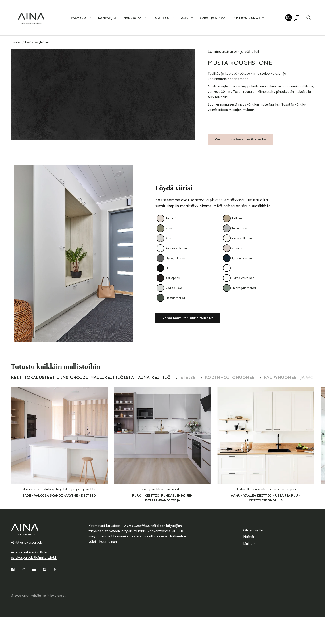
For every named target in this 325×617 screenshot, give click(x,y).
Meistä (248, 537)
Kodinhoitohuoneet (231, 377)
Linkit (247, 544)
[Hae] (308, 17)
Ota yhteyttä (253, 530)
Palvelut (79, 18)
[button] (187, 318)
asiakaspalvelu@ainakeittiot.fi (34, 558)
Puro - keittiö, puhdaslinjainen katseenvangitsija (162, 498)
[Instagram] (26, 569)
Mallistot (133, 18)
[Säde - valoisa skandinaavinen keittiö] (59, 435)
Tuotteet (162, 18)
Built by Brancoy (54, 595)
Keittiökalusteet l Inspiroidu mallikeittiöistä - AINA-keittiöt (92, 377)
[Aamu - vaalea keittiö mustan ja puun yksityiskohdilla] (265, 435)
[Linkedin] (58, 569)
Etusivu (16, 42)
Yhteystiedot (247, 18)
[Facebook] (16, 569)
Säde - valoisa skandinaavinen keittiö (59, 495)
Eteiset (189, 377)
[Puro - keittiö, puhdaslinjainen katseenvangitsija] (162, 435)
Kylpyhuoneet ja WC (288, 377)
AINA (185, 18)
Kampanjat (107, 18)
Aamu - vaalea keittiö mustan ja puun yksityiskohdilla (265, 498)
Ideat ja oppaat (213, 18)
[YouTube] (37, 570)
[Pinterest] (48, 569)
